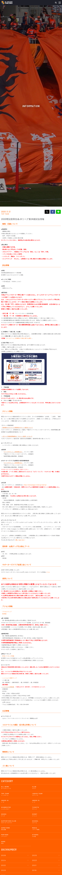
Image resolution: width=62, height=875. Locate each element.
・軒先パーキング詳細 (7, 656)
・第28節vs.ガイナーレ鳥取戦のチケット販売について (17, 427)
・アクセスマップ (6, 611)
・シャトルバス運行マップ (9, 678)
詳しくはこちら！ (20, 540)
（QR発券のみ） (18, 452)
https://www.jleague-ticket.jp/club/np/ (35, 485)
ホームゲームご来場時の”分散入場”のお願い (19, 338)
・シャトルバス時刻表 (7, 687)
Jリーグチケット (9, 452)
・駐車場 (3, 614)
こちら (48, 572)
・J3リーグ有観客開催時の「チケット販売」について (16, 436)
